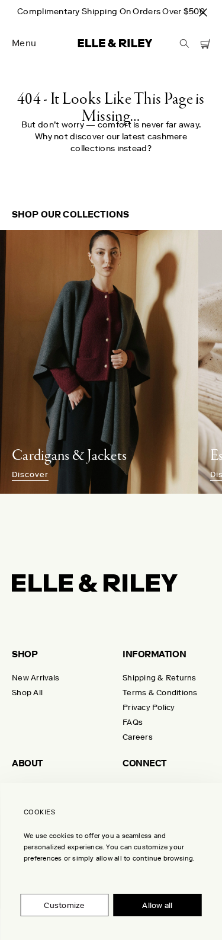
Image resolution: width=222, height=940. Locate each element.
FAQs (133, 722)
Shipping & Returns (160, 678)
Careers (138, 737)
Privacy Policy (149, 707)
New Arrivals (35, 678)
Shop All (27, 692)
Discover (30, 475)
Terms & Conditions (160, 692)
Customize (64, 905)
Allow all (157, 905)
